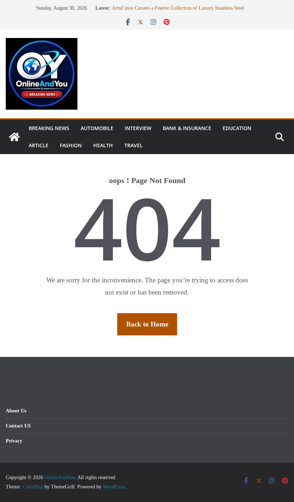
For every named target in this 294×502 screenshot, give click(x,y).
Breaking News (49, 128)
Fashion (71, 145)
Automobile (97, 128)
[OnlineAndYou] (14, 136)
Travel (133, 145)
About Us (16, 410)
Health (103, 145)
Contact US (18, 426)
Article (38, 145)
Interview (138, 128)
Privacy (14, 441)
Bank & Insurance (187, 128)
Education (237, 128)
